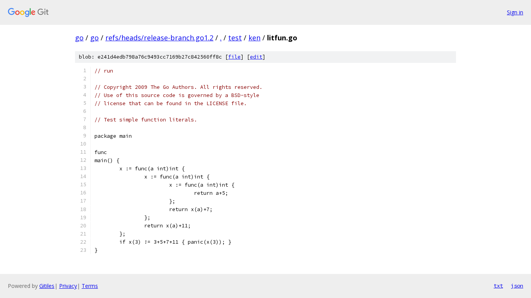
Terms (90, 285)
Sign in (515, 12)
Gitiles (46, 285)
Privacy (68, 285)
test (235, 37)
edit (256, 57)
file (234, 57)
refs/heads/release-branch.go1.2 (159, 37)
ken (254, 37)
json (517, 285)
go (79, 37)
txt (498, 285)
